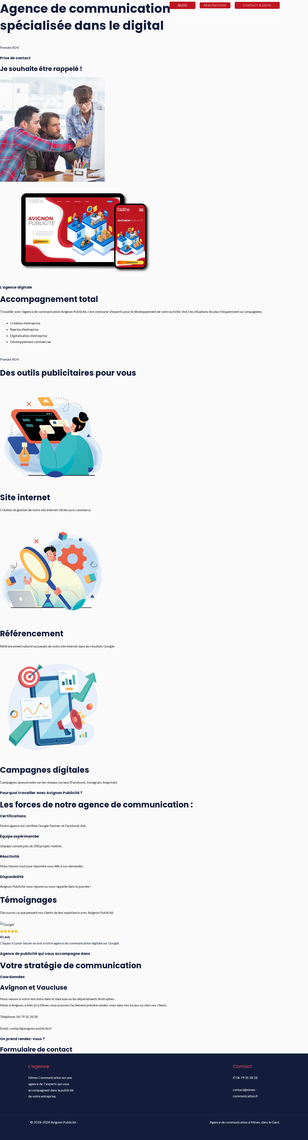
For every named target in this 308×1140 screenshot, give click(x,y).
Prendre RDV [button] (9, 47)
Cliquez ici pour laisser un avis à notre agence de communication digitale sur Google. (59, 943)
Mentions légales (91, 1122)
